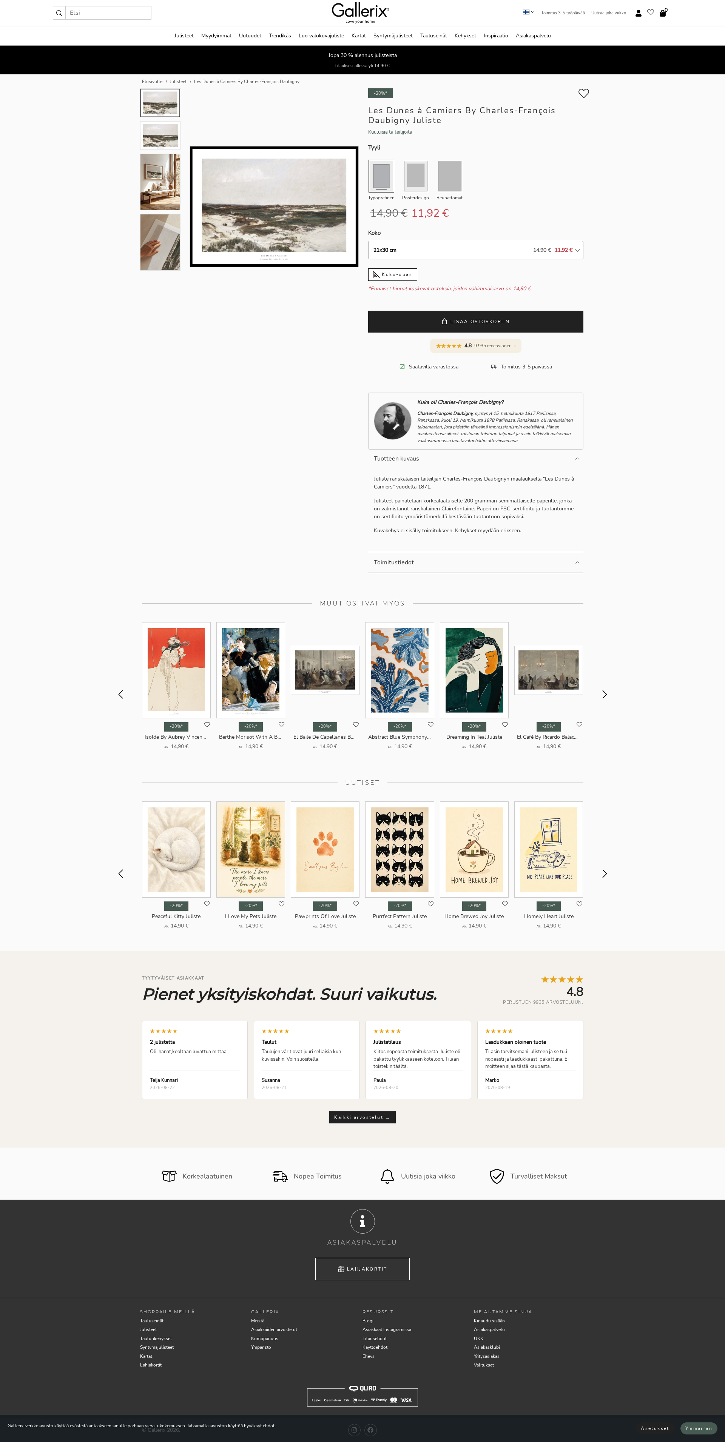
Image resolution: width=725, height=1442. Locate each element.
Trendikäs (280, 35)
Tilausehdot (374, 1339)
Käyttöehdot (374, 1347)
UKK (478, 1339)
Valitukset (484, 1365)
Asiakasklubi (487, 1347)
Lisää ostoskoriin (480, 322)
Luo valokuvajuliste (321, 35)
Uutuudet (250, 35)
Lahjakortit (367, 1269)
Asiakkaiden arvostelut (274, 1329)
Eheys (368, 1356)
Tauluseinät (433, 35)
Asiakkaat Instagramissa (386, 1329)
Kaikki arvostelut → (362, 1117)
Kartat (359, 35)
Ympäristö (261, 1347)
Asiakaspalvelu (533, 35)
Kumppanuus (264, 1339)
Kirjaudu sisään (489, 1321)
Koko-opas (396, 274)
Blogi (367, 1321)
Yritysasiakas (487, 1356)
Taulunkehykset (156, 1339)
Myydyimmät (216, 35)
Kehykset (465, 35)
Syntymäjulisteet (393, 35)
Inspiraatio (496, 35)
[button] (59, 12)
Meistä (257, 1321)
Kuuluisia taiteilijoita (390, 132)
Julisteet (184, 35)
